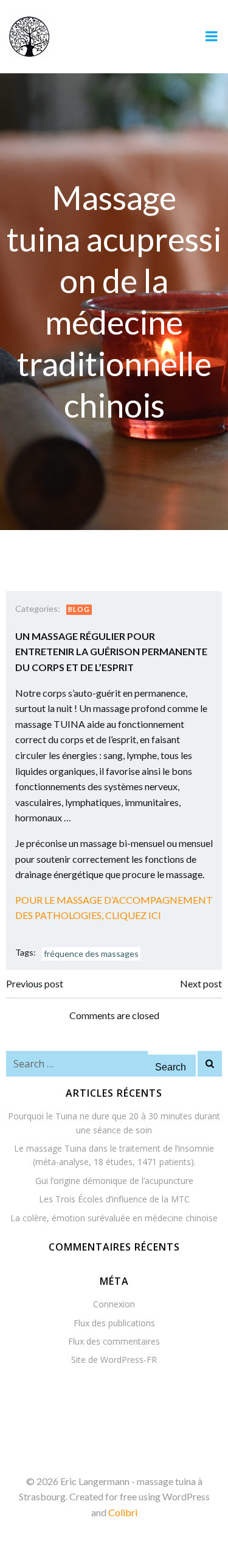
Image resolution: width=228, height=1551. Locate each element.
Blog (79, 609)
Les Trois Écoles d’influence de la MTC (114, 1199)
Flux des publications (114, 1323)
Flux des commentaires (114, 1341)
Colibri (122, 1512)
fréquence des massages (91, 953)
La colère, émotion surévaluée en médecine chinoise (114, 1218)
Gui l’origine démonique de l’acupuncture (114, 1180)
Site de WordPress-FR (114, 1359)
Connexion (114, 1304)
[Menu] (211, 36)
